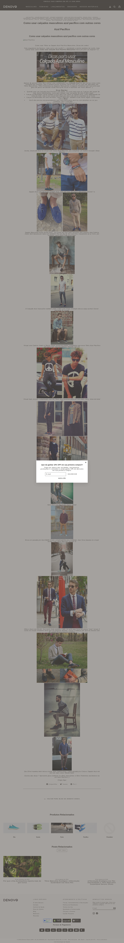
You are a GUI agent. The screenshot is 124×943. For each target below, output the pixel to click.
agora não (62, 478)
